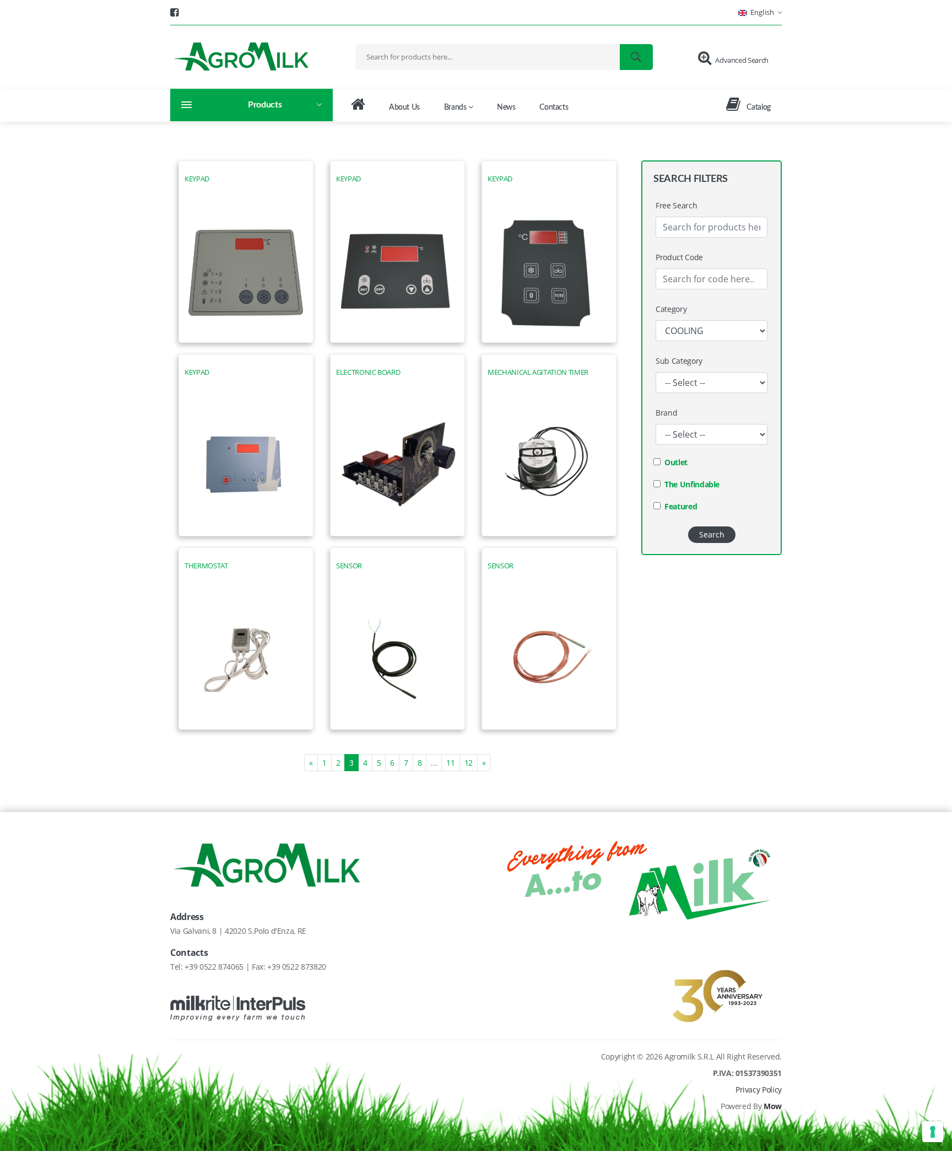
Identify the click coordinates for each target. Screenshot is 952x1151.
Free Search (676, 205)
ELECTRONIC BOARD (368, 372)
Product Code (679, 257)
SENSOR (349, 566)
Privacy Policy (758, 1089)
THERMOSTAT (206, 566)
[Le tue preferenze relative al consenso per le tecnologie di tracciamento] (932, 1131)
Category (671, 309)
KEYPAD (197, 179)
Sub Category (679, 361)
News (506, 107)
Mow (773, 1106)
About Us (404, 107)
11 (450, 762)
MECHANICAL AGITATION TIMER (538, 372)
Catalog (758, 107)
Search (711, 534)
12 (468, 762)
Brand (666, 412)
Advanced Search (742, 60)
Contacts (553, 107)
